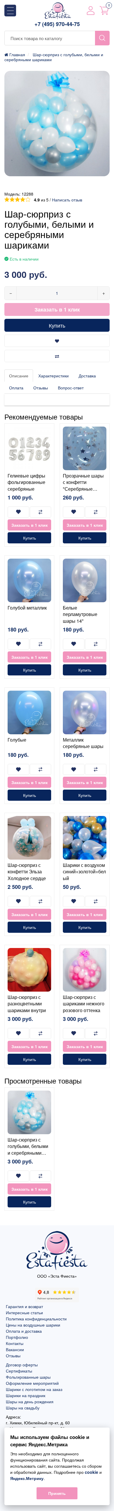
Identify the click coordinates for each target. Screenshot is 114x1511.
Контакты (14, 1343)
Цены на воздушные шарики (33, 1325)
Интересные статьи (24, 1312)
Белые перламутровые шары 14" (80, 614)
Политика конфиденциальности (36, 1319)
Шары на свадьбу (22, 1408)
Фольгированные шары (28, 1377)
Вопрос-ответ (71, 388)
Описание (18, 376)
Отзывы (40, 388)
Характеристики (53, 376)
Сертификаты (19, 1371)
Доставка (87, 376)
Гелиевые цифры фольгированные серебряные (26, 482)
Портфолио (17, 1337)
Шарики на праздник (25, 1395)
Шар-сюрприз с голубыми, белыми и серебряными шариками (28, 1149)
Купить (57, 325)
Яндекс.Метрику (27, 1478)
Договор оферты (22, 1365)
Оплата (16, 388)
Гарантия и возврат (24, 1306)
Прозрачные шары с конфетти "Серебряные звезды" (83, 485)
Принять (57, 1493)
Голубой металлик (27, 607)
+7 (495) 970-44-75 (57, 24)
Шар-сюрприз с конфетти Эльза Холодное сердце (27, 872)
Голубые (17, 739)
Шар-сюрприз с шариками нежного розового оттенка (83, 1004)
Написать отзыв (67, 200)
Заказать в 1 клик (57, 309)
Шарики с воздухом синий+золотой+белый (84, 872)
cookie (91, 1472)
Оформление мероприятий (32, 1383)
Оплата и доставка (24, 1331)
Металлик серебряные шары (83, 742)
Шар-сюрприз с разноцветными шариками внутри (27, 1004)
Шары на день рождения (29, 1401)
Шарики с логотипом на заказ (34, 1389)
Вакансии (15, 1349)
